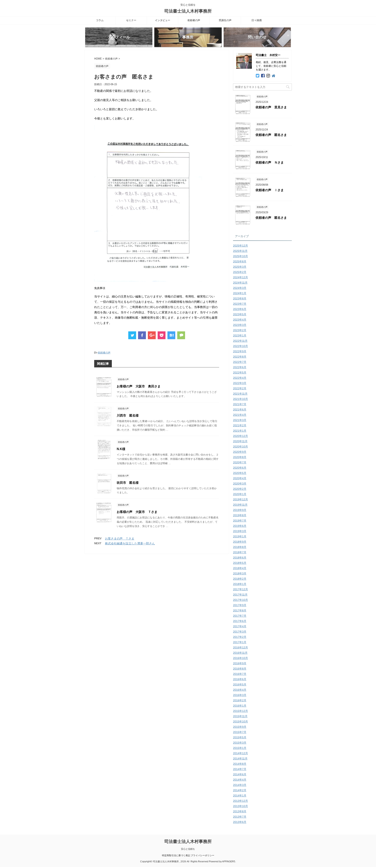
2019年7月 (239, 520)
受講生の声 (225, 20)
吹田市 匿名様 (128, 482)
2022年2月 (239, 388)
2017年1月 (239, 642)
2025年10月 (240, 256)
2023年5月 (239, 314)
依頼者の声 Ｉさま (270, 190)
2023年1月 (239, 335)
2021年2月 (239, 425)
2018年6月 (239, 557)
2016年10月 (240, 658)
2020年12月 (240, 436)
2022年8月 (239, 356)
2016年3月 (239, 695)
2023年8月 (239, 298)
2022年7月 (239, 361)
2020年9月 (239, 451)
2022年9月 (239, 351)
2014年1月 (239, 795)
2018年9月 (239, 541)
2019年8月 (239, 515)
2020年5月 (239, 473)
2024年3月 (239, 287)
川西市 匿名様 (128, 415)
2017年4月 (239, 626)
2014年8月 (239, 763)
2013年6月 (239, 822)
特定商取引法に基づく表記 (176, 855)
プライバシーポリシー (202, 855)
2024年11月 (240, 282)
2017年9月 (239, 605)
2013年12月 (240, 800)
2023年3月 (239, 324)
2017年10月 (240, 599)
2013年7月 (239, 816)
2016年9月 (239, 663)
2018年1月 (239, 584)
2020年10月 (240, 446)
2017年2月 (239, 636)
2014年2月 (239, 790)
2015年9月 (239, 726)
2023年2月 (239, 330)
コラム (100, 20)
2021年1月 (239, 430)
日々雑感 (256, 20)
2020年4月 (239, 478)
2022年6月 (239, 367)
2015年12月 (240, 710)
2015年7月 (239, 732)
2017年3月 (239, 631)
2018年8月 (239, 547)
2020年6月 (239, 467)
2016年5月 (239, 684)
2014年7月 (239, 769)
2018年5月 (239, 562)
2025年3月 (239, 266)
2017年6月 (239, 621)
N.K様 (121, 449)
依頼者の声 (193, 20)
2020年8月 (239, 457)
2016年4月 (239, 689)
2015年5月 (239, 737)
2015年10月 (240, 721)
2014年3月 (239, 785)
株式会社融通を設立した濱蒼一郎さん (130, 543)
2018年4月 (239, 568)
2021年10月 (240, 399)
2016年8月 (239, 668)
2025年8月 (239, 261)
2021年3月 (239, 420)
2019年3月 (239, 531)
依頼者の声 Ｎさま (270, 162)
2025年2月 (239, 272)
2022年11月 (240, 340)
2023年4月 (239, 319)
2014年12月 (240, 753)
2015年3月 (239, 742)
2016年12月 (240, 647)
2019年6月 (239, 525)
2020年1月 (239, 494)
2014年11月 (240, 758)
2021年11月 (240, 393)
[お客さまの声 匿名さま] (171, 335)
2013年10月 (240, 806)
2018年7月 (239, 552)
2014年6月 (239, 774)
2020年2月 (239, 488)
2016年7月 (239, 673)
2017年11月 (240, 594)
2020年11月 (240, 441)
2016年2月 (239, 700)
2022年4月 (239, 377)
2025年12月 (240, 245)
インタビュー (162, 20)
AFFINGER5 (228, 861)
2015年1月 (239, 747)
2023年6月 (239, 309)
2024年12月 (240, 277)
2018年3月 (239, 573)
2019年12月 (240, 499)
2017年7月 (239, 615)
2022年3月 (239, 383)
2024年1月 (239, 293)
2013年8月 (239, 811)
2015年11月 (240, 716)
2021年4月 (239, 414)
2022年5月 (239, 372)
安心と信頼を (188, 849)
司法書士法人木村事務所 (188, 11)
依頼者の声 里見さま (271, 107)
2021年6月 (239, 409)
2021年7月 (239, 404)
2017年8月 (239, 610)
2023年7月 (239, 303)
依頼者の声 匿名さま (271, 135)
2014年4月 (239, 779)
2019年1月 (239, 536)
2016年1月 (239, 705)
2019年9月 (239, 510)
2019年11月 (240, 504)
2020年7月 (239, 462)
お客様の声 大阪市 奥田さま (139, 386)
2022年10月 (240, 346)
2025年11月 (240, 250)
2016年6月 (239, 679)
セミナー (131, 20)
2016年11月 (240, 652)
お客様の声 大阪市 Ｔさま (137, 512)
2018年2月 (239, 578)
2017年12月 (240, 589)
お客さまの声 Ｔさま (119, 538)
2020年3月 (239, 483)
